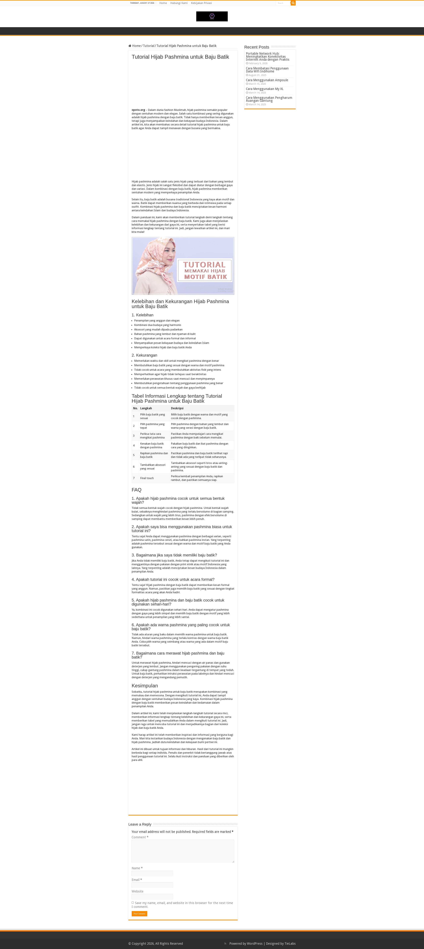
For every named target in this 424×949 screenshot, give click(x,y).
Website (137, 891)
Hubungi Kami (179, 3)
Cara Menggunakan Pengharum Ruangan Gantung (269, 99)
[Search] (293, 2)
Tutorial (148, 46)
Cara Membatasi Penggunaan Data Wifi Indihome (267, 69)
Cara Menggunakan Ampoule (267, 80)
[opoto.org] (212, 16)
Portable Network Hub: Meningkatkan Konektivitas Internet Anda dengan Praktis (267, 56)
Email (137, 880)
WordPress (255, 944)
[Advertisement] (183, 85)
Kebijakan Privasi (201, 3)
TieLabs (290, 944)
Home (163, 3)
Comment (140, 837)
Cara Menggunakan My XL (265, 89)
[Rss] (225, 944)
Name (137, 868)
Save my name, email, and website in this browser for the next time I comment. (182, 905)
